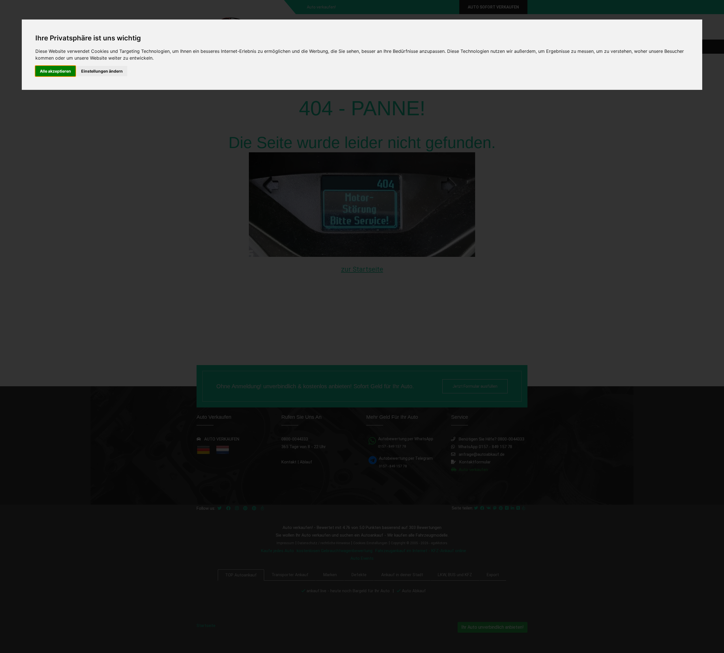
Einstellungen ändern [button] (102, 71)
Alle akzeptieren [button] (55, 71)
